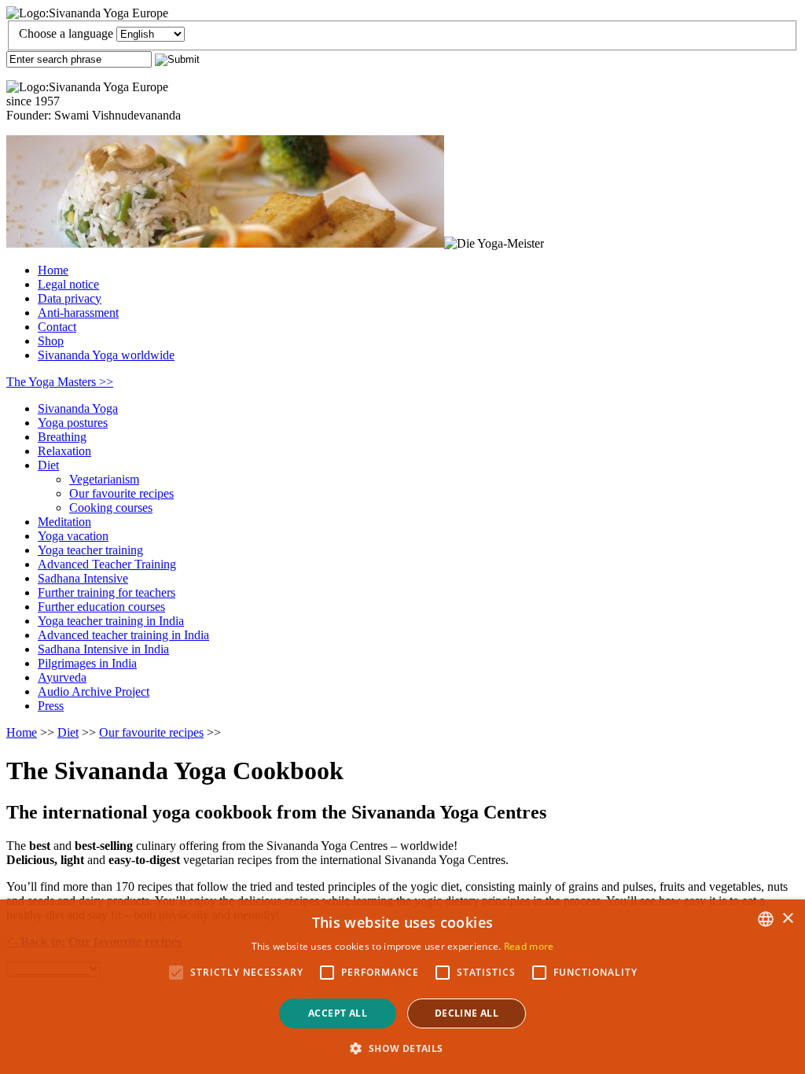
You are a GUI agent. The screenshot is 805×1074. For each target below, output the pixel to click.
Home (53, 270)
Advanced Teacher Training (107, 564)
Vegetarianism (104, 479)
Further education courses (101, 606)
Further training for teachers (106, 592)
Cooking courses (111, 507)
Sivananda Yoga (78, 408)
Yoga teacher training (90, 550)
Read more (529, 946)
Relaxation (64, 451)
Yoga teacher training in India (111, 620)
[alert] (402, 986)
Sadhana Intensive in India (103, 649)
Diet (48, 465)
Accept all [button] (337, 1013)
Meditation (64, 521)
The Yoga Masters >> (59, 381)
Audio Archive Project (93, 691)
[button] (402, 1047)
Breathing (62, 436)
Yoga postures (73, 422)
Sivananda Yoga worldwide (106, 355)
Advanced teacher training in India (123, 635)
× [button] (787, 919)
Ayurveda (62, 677)
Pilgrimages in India (87, 663)
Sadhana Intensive (83, 578)
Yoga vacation (73, 536)
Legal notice (68, 284)
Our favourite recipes (121, 493)
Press (51, 705)
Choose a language (66, 33)
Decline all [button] (466, 1013)
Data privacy (69, 298)
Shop (51, 341)
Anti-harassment (78, 312)
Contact (57, 326)
